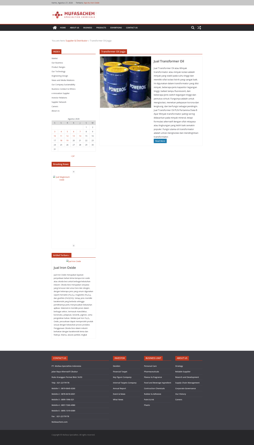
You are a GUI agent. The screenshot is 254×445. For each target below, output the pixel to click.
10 (55, 136)
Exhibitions (116, 27)
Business (87, 27)
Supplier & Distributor (77, 40)
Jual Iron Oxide (65, 267)
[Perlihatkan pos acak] (199, 27)
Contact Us (132, 27)
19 (67, 140)
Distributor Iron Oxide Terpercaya (98, 2)
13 (74, 136)
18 (61, 140)
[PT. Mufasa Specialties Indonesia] (55, 27)
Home (63, 27)
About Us (74, 27)
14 (80, 136)
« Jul (72, 156)
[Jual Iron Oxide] (74, 261)
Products (101, 27)
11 (61, 136)
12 (67, 136)
